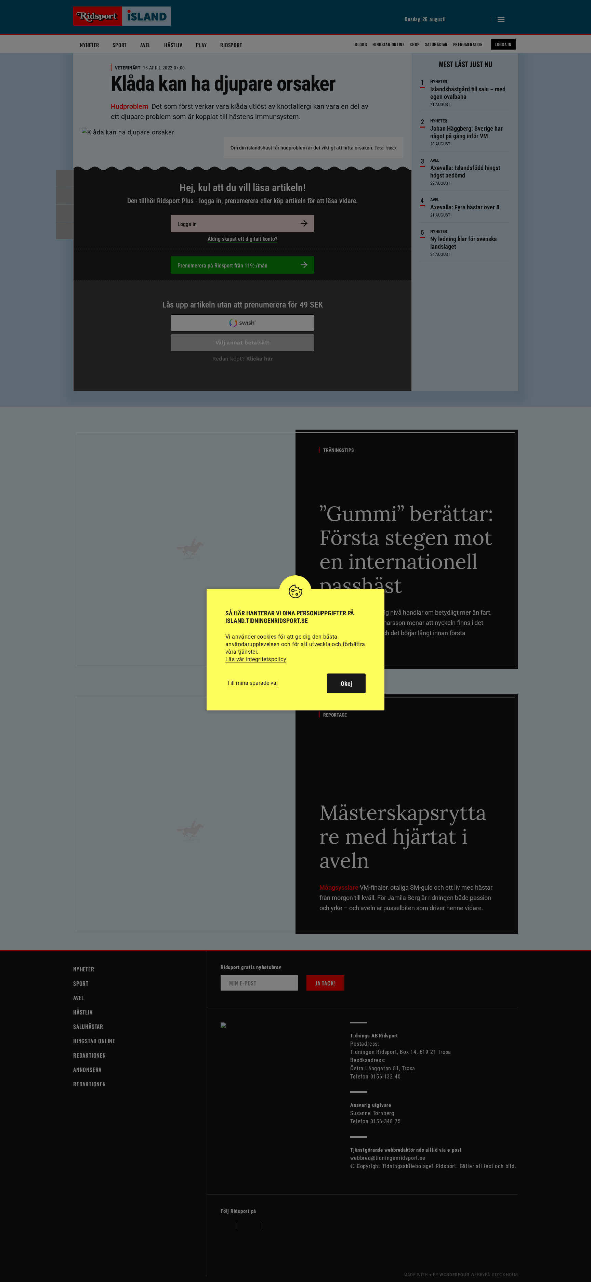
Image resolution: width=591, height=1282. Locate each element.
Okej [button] (346, 683)
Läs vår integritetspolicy (255, 659)
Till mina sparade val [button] (252, 683)
